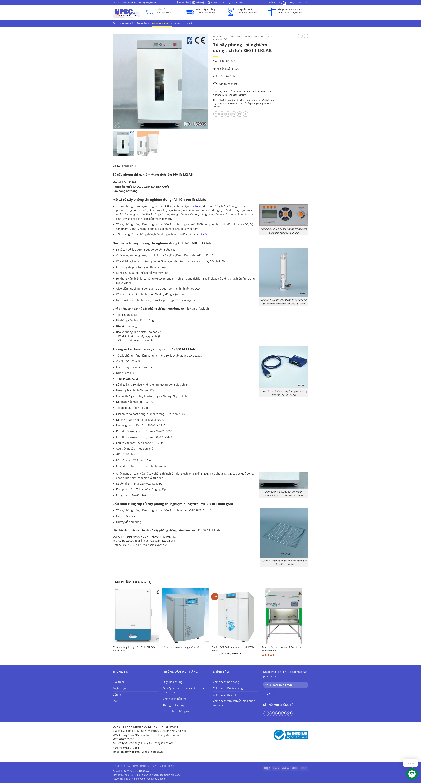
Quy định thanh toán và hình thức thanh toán (184, 690)
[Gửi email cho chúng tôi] (284, 713)
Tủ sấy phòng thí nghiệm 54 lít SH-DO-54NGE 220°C (134, 649)
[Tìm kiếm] (114, 23)
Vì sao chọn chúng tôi (176, 711)
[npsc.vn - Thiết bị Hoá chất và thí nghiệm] (126, 12)
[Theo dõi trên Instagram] (272, 713)
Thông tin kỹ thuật (174, 705)
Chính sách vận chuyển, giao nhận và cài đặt (234, 703)
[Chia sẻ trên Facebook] (216, 114)
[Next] (202, 81)
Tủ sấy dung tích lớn (234, 99)
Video (300, 2)
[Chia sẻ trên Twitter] (222, 114)
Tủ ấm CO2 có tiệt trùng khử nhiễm (181, 647)
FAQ (292, 2)
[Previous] (119, 81)
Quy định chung (172, 682)
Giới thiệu (119, 682)
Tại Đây (202, 234)
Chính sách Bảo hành (226, 694)
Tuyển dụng (120, 688)
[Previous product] (306, 36)
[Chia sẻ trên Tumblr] (245, 114)
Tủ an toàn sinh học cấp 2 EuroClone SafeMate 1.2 (282, 649)
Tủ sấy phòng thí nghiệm (234, 94)
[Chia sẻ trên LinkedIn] (239, 114)
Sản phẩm (141, 23)
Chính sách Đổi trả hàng (228, 688)
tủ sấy (199, 206)
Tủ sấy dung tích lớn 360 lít (258, 99)
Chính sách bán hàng (226, 682)
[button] (277, 2)
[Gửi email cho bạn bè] (228, 114)
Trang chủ (126, 23)
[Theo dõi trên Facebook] (307, 2)
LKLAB (221, 99)
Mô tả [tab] (116, 165)
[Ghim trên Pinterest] (233, 114)
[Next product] (300, 36)
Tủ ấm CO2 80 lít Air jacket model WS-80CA (233, 649)
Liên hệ (187, 23)
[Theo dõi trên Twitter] (278, 713)
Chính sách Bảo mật (175, 699)
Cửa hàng (236, 36)
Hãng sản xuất (161, 23)
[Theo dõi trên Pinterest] (290, 713)
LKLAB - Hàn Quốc (248, 91)
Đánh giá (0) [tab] (129, 165)
